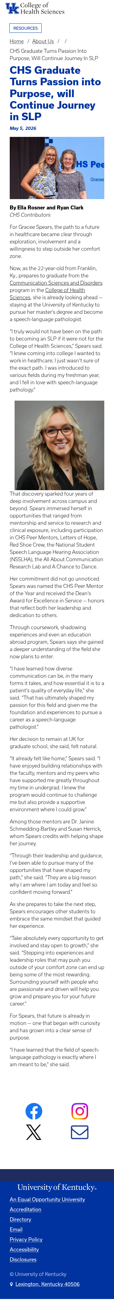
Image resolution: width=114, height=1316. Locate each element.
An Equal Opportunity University (47, 1199)
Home (17, 41)
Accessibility (24, 1249)
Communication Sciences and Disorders (56, 283)
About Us (43, 41)
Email (16, 1229)
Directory (20, 1219)
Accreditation (25, 1209)
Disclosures (23, 1259)
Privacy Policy (26, 1239)
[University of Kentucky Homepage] (57, 1188)
